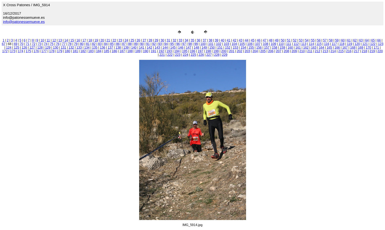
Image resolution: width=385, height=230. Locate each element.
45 (252, 40)
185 (106, 51)
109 (273, 44)
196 (192, 51)
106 (250, 44)
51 (289, 40)
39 (216, 40)
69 (15, 44)
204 (255, 51)
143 (157, 47)
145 (173, 47)
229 (224, 54)
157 (267, 47)
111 (288, 44)
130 (55, 47)
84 (106, 44)
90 (142, 44)
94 (166, 44)
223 (177, 54)
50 (283, 40)
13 (60, 40)
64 (367, 40)
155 (251, 47)
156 (259, 47)
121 (365, 44)
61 (349, 40)
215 (341, 51)
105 (242, 44)
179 (59, 51)
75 (52, 44)
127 (32, 47)
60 (343, 40)
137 (110, 47)
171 (376, 47)
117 (334, 44)
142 (149, 47)
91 (148, 44)
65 (373, 40)
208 (286, 51)
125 (16, 47)
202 (239, 51)
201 (231, 51)
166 (337, 47)
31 (168, 40)
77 (64, 44)
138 (118, 47)
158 (274, 47)
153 (235, 47)
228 (217, 54)
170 (368, 47)
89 (136, 44)
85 (112, 44)
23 (120, 40)
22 (114, 40)
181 (75, 51)
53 (301, 40)
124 (8, 47)
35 (192, 40)
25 (132, 40)
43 (240, 40)
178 (52, 51)
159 (282, 47)
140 (134, 47)
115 (319, 44)
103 (226, 44)
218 (364, 51)
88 (130, 44)
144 (165, 47)
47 (264, 40)
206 (271, 51)
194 (177, 51)
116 (326, 44)
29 (156, 40)
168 (353, 47)
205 (263, 51)
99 (196, 44)
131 (63, 47)
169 (360, 47)
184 (98, 51)
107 (257, 44)
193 (169, 51)
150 (212, 47)
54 (307, 40)
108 (265, 44)
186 (114, 51)
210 (302, 51)
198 (208, 51)
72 (33, 44)
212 (317, 51)
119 (349, 44)
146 (180, 47)
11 (48, 40)
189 (138, 51)
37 (204, 40)
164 (321, 47)
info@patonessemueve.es (24, 22)
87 (124, 44)
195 (184, 51)
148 (196, 47)
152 (227, 47)
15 (72, 40)
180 (67, 51)
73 (40, 44)
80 (82, 44)
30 (162, 40)
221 (162, 54)
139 (126, 47)
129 (48, 47)
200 (224, 51)
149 (204, 47)
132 (71, 47)
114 (311, 44)
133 (79, 47)
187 (122, 51)
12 (54, 40)
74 (46, 44)
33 (180, 40)
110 (281, 44)
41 (228, 40)
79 (76, 44)
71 (27, 44)
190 (145, 51)
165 (329, 47)
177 (44, 51)
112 (296, 44)
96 (178, 44)
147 (188, 47)
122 (373, 44)
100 (203, 44)
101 (211, 44)
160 (290, 47)
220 (380, 51)
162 (306, 47)
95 (172, 44)
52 (295, 40)
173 (12, 51)
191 (153, 51)
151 (220, 47)
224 (185, 54)
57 (325, 40)
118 (341, 44)
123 (380, 44)
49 (277, 40)
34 (186, 40)
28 (150, 40)
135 (94, 47)
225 (193, 54)
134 (87, 47)
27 (144, 40)
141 (141, 47)
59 (337, 40)
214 (333, 51)
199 (216, 51)
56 (319, 40)
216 (349, 51)
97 (184, 44)
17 (84, 40)
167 (345, 47)
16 (78, 40)
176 (36, 51)
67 (3, 44)
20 (102, 40)
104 (234, 44)
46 (258, 40)
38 (210, 40)
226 (201, 54)
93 (160, 44)
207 (278, 51)
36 (198, 40)
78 (70, 44)
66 (379, 40)
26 (138, 40)
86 (118, 44)
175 (28, 51)
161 (298, 47)
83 (100, 44)
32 (174, 40)
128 (40, 47)
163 (313, 47)
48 (271, 40)
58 (331, 40)
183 (91, 51)
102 (218, 44)
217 (356, 51)
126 (24, 47)
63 (361, 40)
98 (190, 44)
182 (83, 51)
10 (42, 40)
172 (5, 51)
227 (209, 54)
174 (20, 51)
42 (234, 40)
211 (309, 51)
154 (243, 47)
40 (222, 40)
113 (303, 44)
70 (21, 44)
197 (200, 51)
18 (90, 40)
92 (154, 44)
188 (130, 51)
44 (246, 40)
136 (102, 47)
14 (66, 40)
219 (372, 51)
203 (247, 51)
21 (108, 40)
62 (355, 40)
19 (96, 40)
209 (294, 51)
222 (170, 54)
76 (58, 44)
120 (357, 44)
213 (325, 51)
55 (313, 40)
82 (94, 44)
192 (161, 51)
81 (88, 44)
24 (126, 40)
